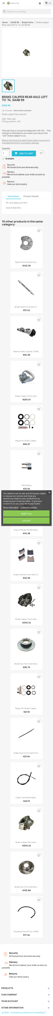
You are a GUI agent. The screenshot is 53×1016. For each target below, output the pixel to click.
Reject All (26, 513)
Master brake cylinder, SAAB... (26, 351)
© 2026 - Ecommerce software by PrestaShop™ (24, 1012)
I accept (26, 520)
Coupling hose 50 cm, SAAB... (27, 931)
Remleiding (26, 485)
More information (11, 507)
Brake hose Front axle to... (26, 307)
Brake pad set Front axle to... (26, 574)
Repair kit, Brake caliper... (26, 440)
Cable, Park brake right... (26, 797)
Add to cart (24, 153)
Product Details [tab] (31, 196)
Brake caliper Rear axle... (26, 842)
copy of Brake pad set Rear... (26, 530)
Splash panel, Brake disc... (26, 262)
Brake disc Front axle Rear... (26, 664)
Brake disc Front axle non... (26, 887)
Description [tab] (13, 196)
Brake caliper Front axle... (26, 396)
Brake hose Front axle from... (26, 753)
